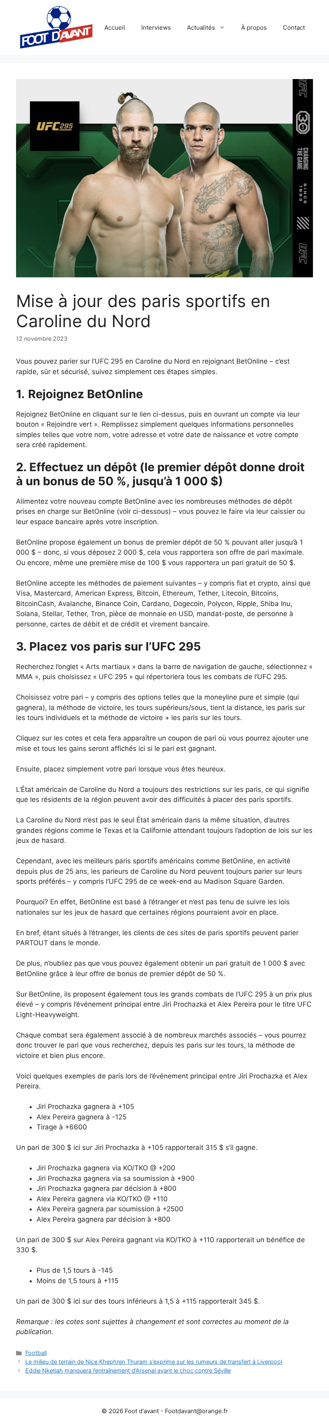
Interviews (156, 27)
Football (36, 1352)
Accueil (114, 27)
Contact (294, 27)
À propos (254, 27)
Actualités (201, 27)
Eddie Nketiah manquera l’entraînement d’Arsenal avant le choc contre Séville (128, 1370)
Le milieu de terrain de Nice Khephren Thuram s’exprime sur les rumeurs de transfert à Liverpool (153, 1361)
